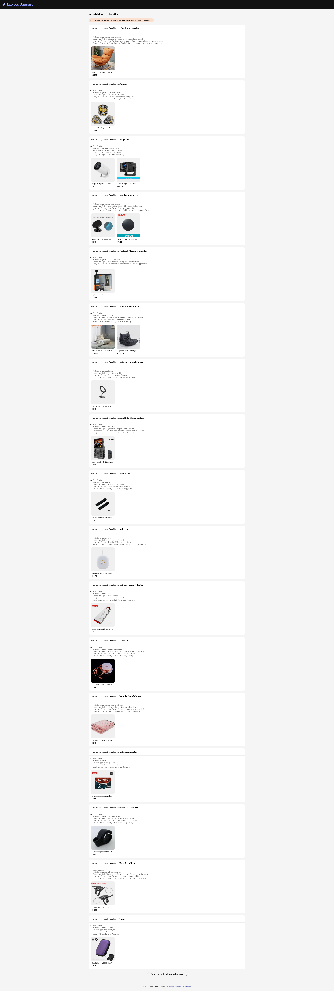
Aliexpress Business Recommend (179, 987)
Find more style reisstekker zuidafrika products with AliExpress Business (120, 20)
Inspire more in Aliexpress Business (167, 974)
